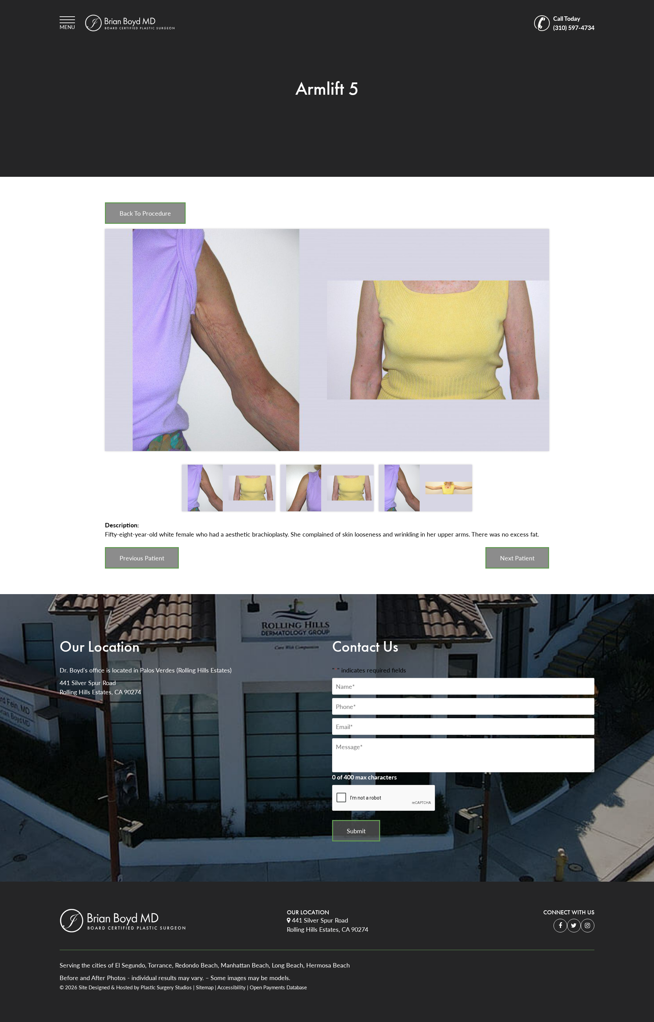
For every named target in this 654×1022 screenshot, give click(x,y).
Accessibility (231, 987)
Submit (356, 830)
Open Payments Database (278, 987)
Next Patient (517, 558)
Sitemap (205, 987)
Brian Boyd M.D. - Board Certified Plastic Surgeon (129, 23)
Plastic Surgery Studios (166, 987)
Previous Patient (142, 558)
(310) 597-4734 (573, 23)
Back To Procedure (145, 213)
